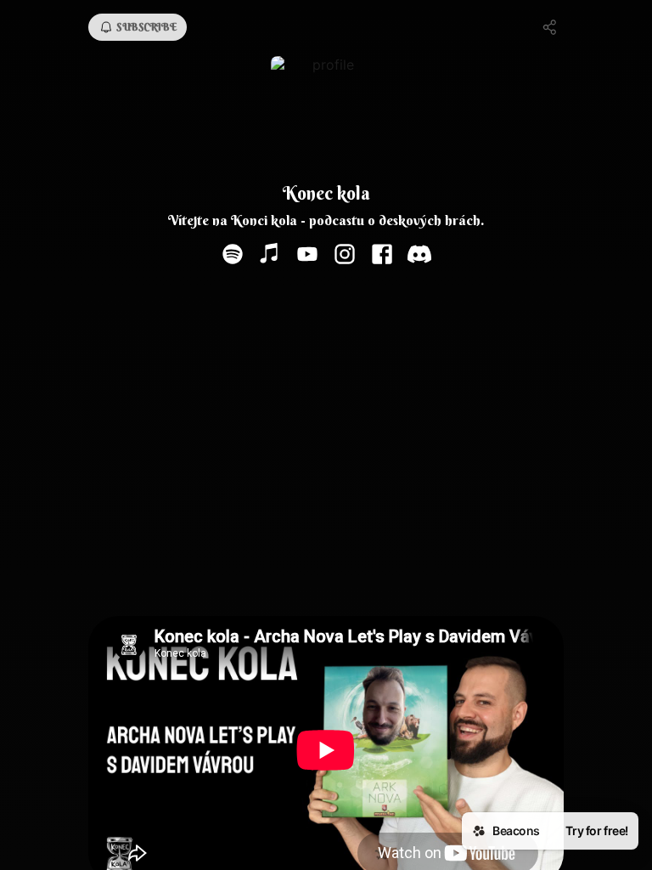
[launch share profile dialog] (550, 27)
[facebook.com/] (382, 255)
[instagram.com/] (344, 255)
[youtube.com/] (307, 255)
